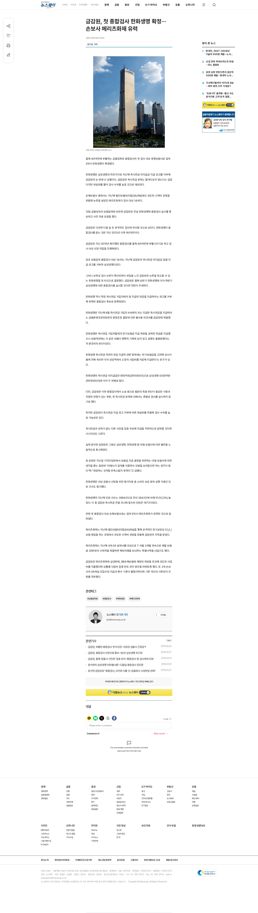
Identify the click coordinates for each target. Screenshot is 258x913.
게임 (143, 795)
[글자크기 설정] (8, 55)
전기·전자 (120, 795)
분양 (168, 795)
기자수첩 (69, 837)
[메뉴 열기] (204, 5)
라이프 (73, 4)
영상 (93, 834)
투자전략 (94, 798)
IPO (92, 802)
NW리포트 (45, 830)
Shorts (94, 830)
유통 (177, 4)
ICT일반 (145, 805)
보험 (68, 795)
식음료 (194, 795)
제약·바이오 (146, 802)
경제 (106, 4)
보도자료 (146, 825)
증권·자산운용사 (97, 791)
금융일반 (69, 805)
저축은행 (69, 802)
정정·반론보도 (198, 825)
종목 (93, 795)
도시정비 (170, 798)
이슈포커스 (45, 837)
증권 (127, 4)
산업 (137, 4)
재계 (118, 791)
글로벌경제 (45, 795)
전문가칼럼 (70, 830)
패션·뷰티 (195, 798)
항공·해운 (120, 809)
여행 (193, 802)
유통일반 (195, 805)
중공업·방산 (120, 802)
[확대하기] (129, 58)
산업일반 (119, 813)
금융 (117, 4)
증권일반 (94, 809)
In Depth (44, 844)
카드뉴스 (94, 837)
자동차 (119, 798)
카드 (68, 798)
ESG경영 (83, 4)
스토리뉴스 (45, 834)
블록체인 (94, 805)
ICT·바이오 (151, 4)
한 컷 (118, 837)
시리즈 (65, 4)
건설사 (169, 791)
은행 (68, 791)
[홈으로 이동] (48, 4)
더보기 (169, 640)
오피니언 (190, 4)
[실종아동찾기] (207, 119)
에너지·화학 (120, 805)
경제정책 (44, 791)
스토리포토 (120, 834)
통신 (143, 791)
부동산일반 (171, 802)
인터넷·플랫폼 (147, 798)
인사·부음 (171, 825)
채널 (193, 791)
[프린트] (8, 45)
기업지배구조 (46, 841)
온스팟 (119, 830)
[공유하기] (8, 26)
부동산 (166, 4)
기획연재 (94, 841)
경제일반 (44, 798)
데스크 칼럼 (70, 834)
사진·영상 (94, 4)
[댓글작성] (8, 36)
